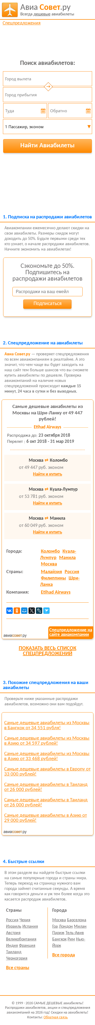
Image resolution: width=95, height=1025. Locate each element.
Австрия (13, 933)
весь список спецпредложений (47, 651)
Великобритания (21, 939)
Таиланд (13, 952)
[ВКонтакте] (9, 610)
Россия (72, 571)
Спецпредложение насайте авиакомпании (70, 632)
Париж (58, 933)
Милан (80, 926)
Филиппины (53, 578)
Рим (71, 939)
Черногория (16, 958)
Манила (67, 557)
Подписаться (47, 303)
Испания (30, 926)
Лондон (66, 926)
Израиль (13, 926)
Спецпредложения (22, 23)
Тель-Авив (74, 933)
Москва (49, 564)
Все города (63, 955)
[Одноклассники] (17, 610)
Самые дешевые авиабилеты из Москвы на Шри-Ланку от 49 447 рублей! (47, 413)
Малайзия (51, 571)
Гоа (55, 926)
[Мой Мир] (24, 610)
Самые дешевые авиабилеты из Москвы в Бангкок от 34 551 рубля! (46, 725)
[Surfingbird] (46, 610)
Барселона (76, 920)
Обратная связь (56, 1017)
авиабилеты (47, 9)
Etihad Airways (55, 592)
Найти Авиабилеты (47, 145)
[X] (31, 610)
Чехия (25, 920)
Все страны (17, 967)
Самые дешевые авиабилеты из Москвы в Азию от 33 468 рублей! (46, 756)
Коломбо (50, 551)
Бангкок (59, 939)
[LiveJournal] (39, 610)
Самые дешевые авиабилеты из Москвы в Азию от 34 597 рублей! (46, 741)
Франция (27, 946)
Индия (12, 946)
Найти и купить (47, 474)
